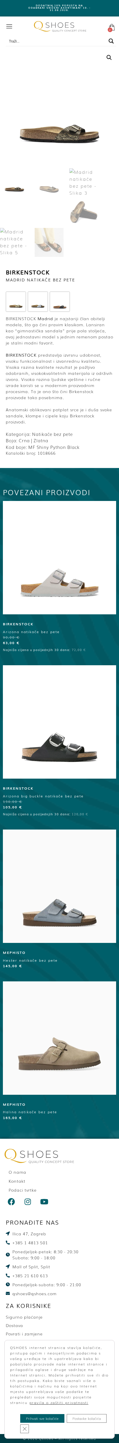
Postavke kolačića (86, 1418)
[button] (109, 57)
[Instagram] (28, 1202)
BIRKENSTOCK (28, 272)
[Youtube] (44, 1202)
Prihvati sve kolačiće (42, 1418)
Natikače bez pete (52, 434)
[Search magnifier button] (111, 41)
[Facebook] (11, 1202)
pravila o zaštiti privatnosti (58, 1402)
